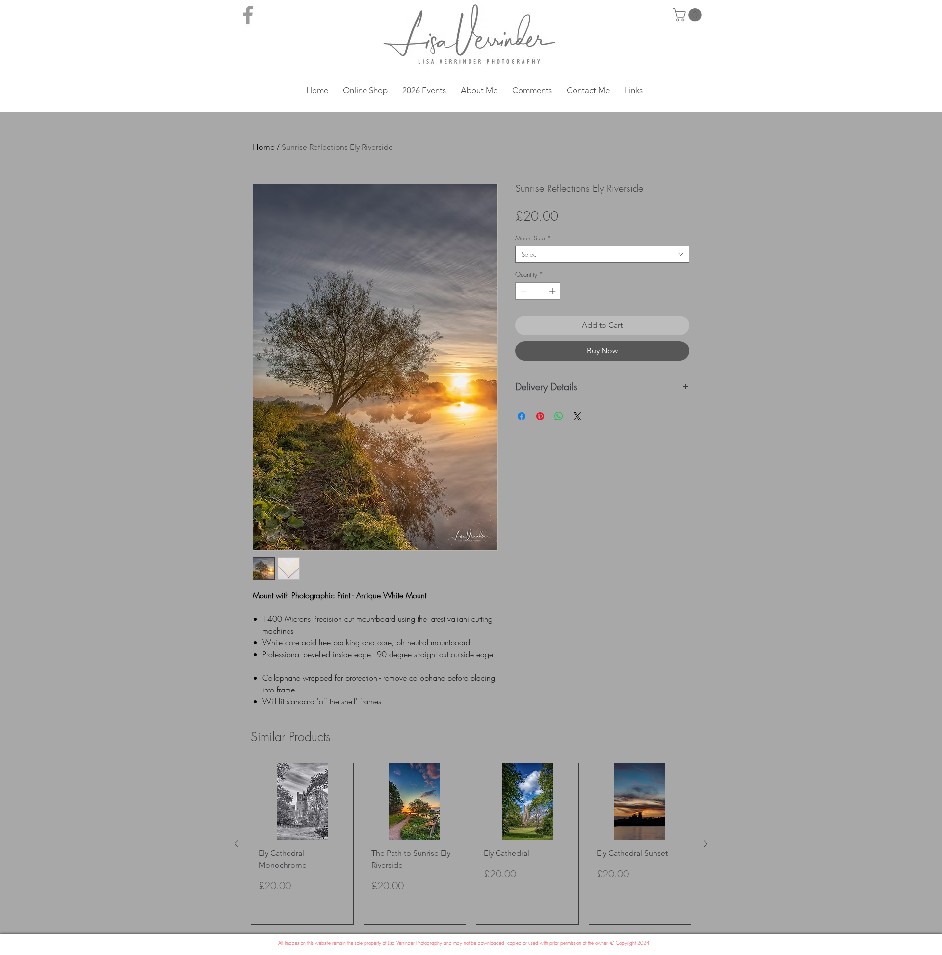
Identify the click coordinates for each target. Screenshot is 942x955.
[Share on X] (577, 416)
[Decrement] (522, 291)
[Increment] (553, 291)
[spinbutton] (538, 291)
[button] (689, 15)
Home (264, 147)
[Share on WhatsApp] (559, 416)
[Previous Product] (236, 843)
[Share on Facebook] (521, 416)
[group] (471, 843)
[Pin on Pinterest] (540, 416)
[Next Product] (705, 843)
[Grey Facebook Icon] (248, 15)
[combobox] (602, 254)
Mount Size (533, 238)
